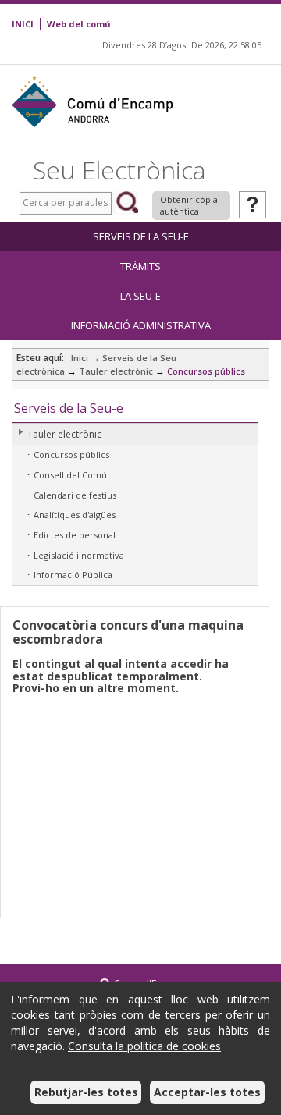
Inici (79, 358)
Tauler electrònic (116, 371)
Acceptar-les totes (207, 1092)
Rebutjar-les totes (86, 1092)
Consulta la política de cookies (144, 1046)
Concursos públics (206, 371)
